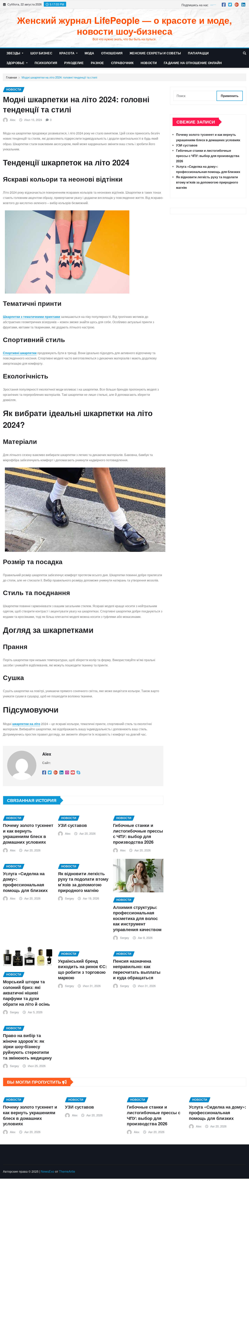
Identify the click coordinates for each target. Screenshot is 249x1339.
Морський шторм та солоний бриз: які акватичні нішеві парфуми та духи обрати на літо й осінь (26, 992)
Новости (149, 63)
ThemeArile (67, 1171)
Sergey (69, 898)
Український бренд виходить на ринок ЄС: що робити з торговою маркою (82, 969)
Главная (11, 77)
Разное (97, 63)
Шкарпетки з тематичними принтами (31, 316)
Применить (229, 96)
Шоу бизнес (41, 53)
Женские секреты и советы (155, 53)
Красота (67, 53)
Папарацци (198, 53)
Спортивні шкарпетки (20, 353)
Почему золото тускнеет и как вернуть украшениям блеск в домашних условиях (28, 833)
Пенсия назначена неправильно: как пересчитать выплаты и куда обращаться (136, 969)
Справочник (122, 63)
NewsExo (47, 1171)
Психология (46, 63)
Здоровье (15, 63)
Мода (89, 53)
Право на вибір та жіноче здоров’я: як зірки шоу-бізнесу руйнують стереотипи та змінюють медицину (27, 1046)
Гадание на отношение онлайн (193, 63)
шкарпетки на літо (26, 724)
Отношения (112, 53)
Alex (13, 120)
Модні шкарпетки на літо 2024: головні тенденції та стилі (59, 77)
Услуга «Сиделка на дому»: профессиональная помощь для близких (25, 881)
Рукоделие (74, 63)
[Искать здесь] (244, 53)
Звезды (13, 53)
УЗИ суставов (72, 825)
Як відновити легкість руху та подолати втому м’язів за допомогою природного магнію (83, 881)
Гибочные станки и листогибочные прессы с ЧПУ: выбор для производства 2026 (138, 833)
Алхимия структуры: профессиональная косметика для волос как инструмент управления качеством (137, 918)
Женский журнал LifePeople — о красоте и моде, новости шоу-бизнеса (124, 25)
